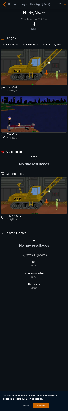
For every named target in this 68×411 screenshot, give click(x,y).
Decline (25, 405)
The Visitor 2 (14, 87)
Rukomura (34, 286)
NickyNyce (12, 90)
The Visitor (13, 134)
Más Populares (30, 44)
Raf (34, 263)
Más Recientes (10, 44)
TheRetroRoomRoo (34, 275)
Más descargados (52, 44)
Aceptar (41, 405)
